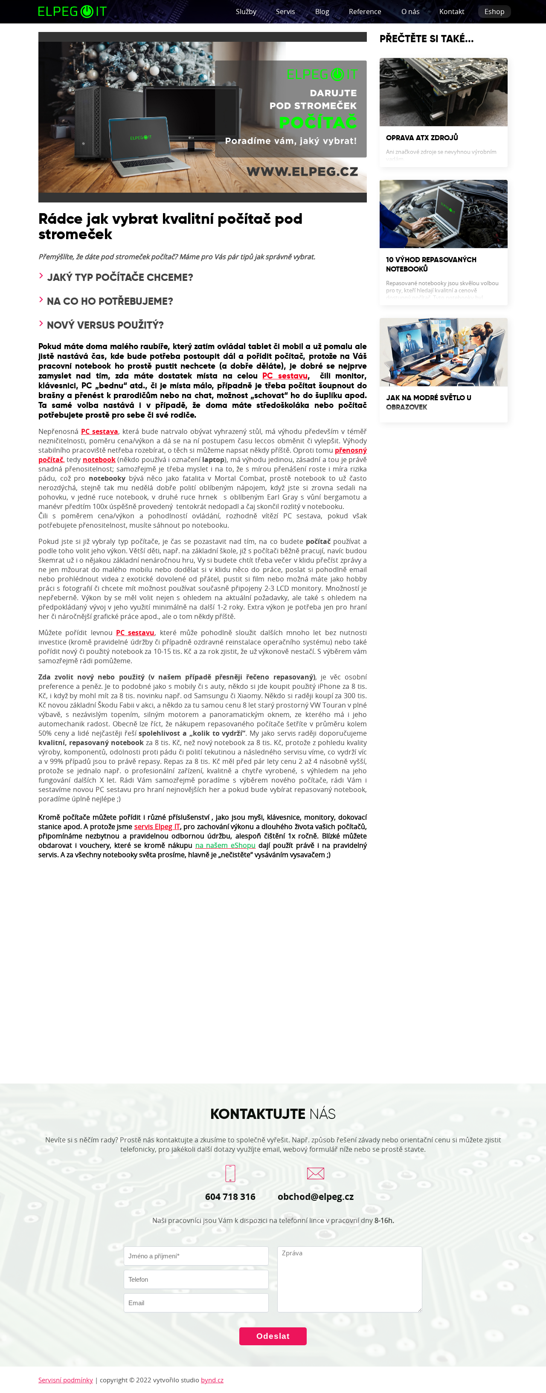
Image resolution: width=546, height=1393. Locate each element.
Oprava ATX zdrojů (422, 137)
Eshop (495, 11)
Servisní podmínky (65, 1380)
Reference (365, 11)
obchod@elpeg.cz (316, 1197)
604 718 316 (230, 1197)
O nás (410, 11)
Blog (322, 11)
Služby (246, 11)
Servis (285, 11)
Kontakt (452, 11)
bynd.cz (212, 1380)
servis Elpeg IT (157, 826)
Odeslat (273, 1336)
